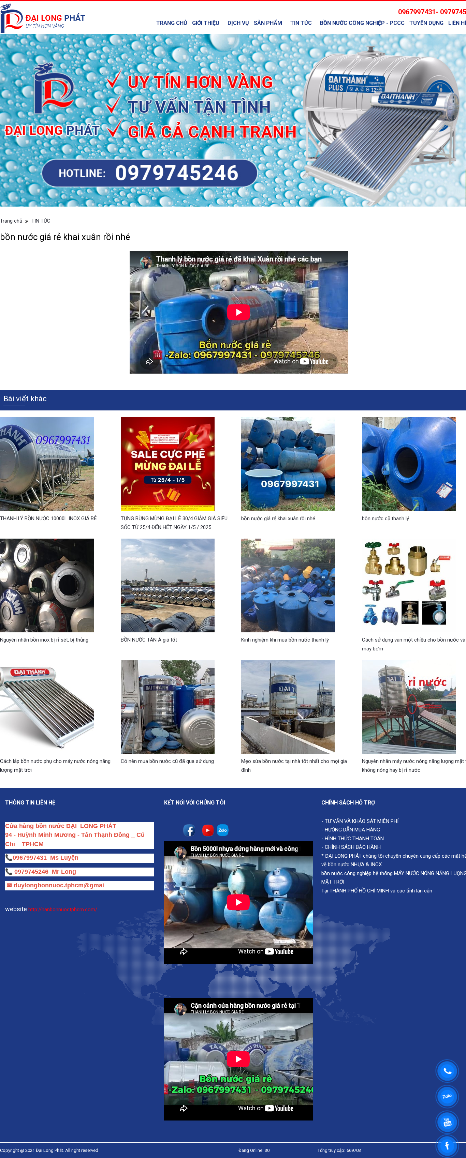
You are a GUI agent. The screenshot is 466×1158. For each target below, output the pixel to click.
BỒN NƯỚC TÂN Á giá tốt (149, 607)
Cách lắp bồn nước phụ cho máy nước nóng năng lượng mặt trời (55, 732)
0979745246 (33, 839)
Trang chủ (171, 23)
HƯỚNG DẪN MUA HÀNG (351, 797)
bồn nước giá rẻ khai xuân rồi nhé (278, 486)
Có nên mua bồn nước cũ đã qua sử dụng (167, 728)
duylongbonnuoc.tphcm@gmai (58, 852)
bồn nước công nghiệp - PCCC (362, 23)
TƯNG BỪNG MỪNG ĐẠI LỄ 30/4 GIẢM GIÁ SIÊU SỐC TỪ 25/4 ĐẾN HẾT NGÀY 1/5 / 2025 (174, 490)
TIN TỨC (301, 23)
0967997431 (30, 825)
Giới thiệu (205, 23)
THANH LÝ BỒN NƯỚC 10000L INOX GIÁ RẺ (48, 486)
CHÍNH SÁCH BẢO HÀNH (353, 814)
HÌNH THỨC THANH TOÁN (353, 806)
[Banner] (233, 104)
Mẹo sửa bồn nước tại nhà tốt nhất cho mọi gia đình (294, 732)
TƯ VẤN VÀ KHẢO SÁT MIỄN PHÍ (361, 788)
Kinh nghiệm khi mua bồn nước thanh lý (285, 607)
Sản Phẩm (268, 23)
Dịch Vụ (238, 23)
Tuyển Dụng (426, 23)
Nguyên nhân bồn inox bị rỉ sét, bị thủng (44, 607)
